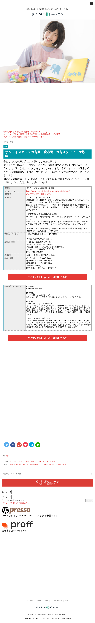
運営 (66, 601)
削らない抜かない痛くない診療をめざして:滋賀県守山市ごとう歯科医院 (38, 464)
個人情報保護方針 (56, 601)
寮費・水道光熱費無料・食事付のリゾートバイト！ (24, 137)
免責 (46, 601)
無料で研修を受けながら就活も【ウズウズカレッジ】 (25, 132)
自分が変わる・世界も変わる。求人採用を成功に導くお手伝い (47, 614)
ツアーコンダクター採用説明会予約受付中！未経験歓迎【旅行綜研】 (32, 134)
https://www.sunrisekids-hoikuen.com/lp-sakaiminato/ (48, 191)
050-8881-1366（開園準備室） (39, 194)
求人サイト (39, 601)
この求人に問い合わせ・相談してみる (47, 277)
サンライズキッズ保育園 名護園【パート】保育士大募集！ (33, 461)
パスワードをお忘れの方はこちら (16, 503)
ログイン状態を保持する (14, 500)
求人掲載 (30, 601)
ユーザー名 (6, 492)
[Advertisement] (47, 108)
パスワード (6, 497)
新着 (7, 456)
